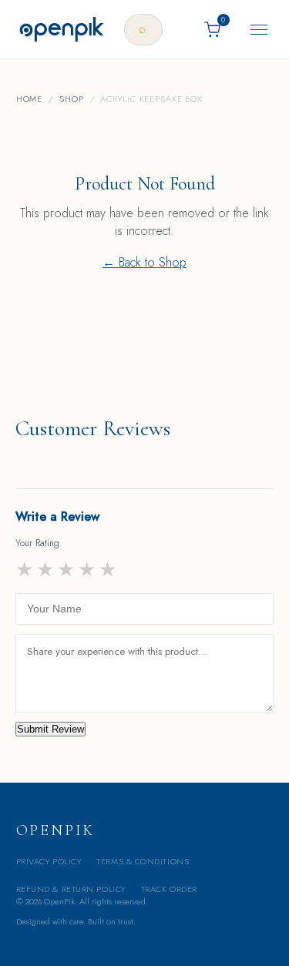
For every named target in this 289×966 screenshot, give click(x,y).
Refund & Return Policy (71, 889)
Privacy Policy (49, 861)
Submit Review (50, 729)
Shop (71, 98)
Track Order (169, 889)
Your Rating (37, 543)
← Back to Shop (144, 262)
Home (29, 98)
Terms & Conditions (142, 861)
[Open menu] (259, 29)
